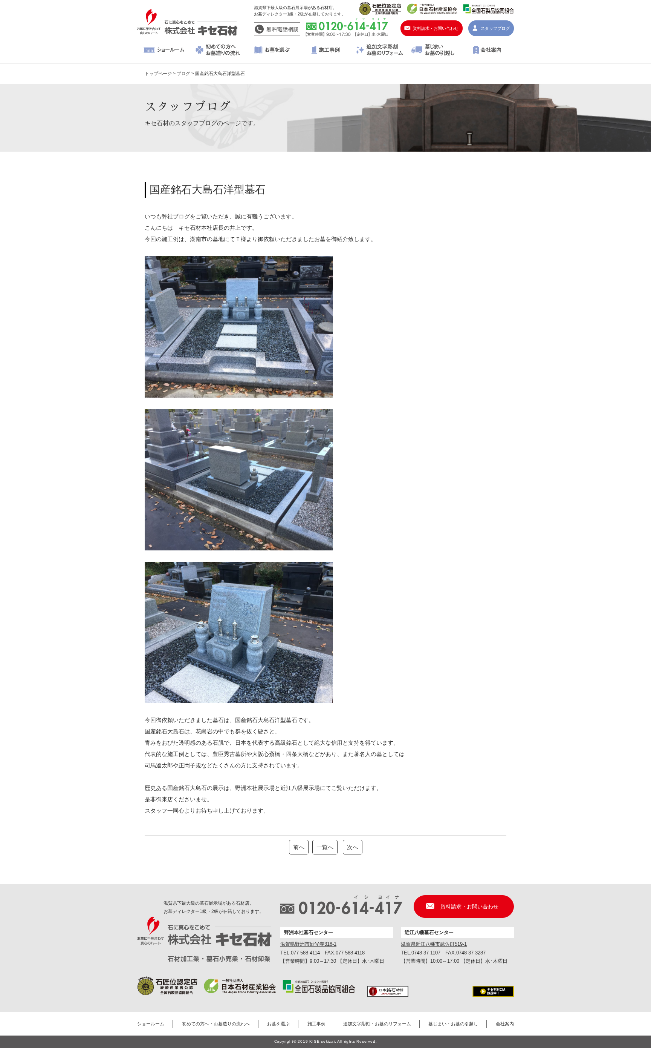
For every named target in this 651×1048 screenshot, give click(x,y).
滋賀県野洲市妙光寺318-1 (308, 944)
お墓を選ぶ (272, 50)
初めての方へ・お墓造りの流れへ (218, 50)
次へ (352, 847)
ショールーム (164, 50)
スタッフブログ (495, 28)
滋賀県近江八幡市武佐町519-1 (434, 944)
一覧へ (324, 847)
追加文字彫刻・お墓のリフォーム (379, 50)
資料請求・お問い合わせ (435, 28)
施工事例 (326, 50)
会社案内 (487, 50)
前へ (298, 847)
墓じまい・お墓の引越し (433, 50)
